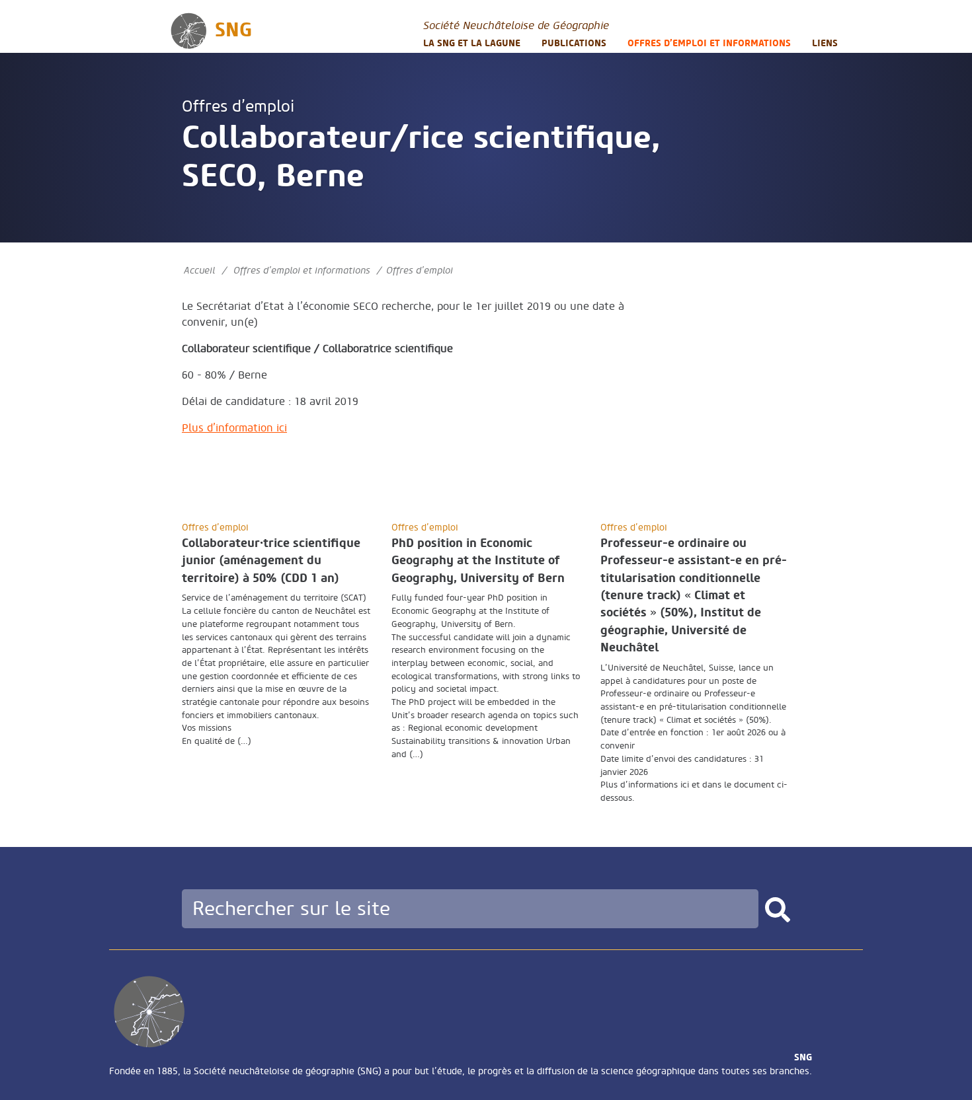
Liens (825, 43)
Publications (574, 43)
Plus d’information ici (234, 428)
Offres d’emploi (238, 106)
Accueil (199, 270)
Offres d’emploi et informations (709, 43)
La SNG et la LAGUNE (471, 43)
